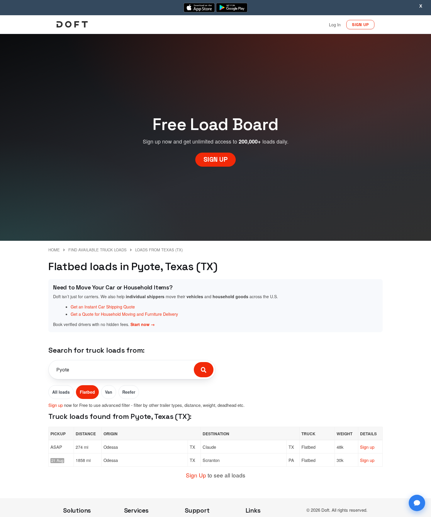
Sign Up (196, 475)
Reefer (128, 392)
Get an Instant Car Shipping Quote (103, 307)
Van (108, 392)
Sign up (55, 405)
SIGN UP (360, 24)
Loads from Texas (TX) (159, 249)
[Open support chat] (417, 503)
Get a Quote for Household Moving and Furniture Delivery (124, 314)
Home (54, 249)
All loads (61, 392)
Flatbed (87, 392)
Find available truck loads (97, 249)
